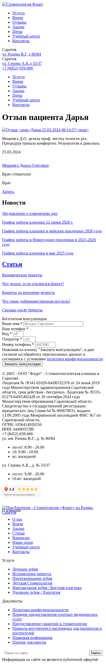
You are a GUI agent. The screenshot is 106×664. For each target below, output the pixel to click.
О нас (17, 519)
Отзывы (19, 22)
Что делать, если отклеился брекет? (33, 284)
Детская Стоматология (32, 583)
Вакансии (21, 538)
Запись (8, 191)
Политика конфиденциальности (40, 610)
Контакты (21, 41)
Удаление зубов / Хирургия (36, 592)
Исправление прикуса (31, 574)
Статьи (12, 264)
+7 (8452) (10, 68)
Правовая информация (32, 637)
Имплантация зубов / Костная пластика (47, 588)
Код (7, 333)
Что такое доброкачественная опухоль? (36, 301)
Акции (18, 27)
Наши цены (22, 542)
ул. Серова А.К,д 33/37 (22, 63)
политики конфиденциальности (75, 359)
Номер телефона (18, 344)
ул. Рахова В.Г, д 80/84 (21, 54)
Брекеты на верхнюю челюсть (28, 292)
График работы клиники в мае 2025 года (37, 253)
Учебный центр (26, 36)
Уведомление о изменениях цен (30, 213)
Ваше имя (12, 323)
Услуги (18, 13)
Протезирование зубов (32, 578)
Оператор (12, 339)
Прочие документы (29, 642)
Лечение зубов (25, 569)
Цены (17, 31)
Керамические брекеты (22, 275)
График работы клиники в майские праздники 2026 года (52, 231)
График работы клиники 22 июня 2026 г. (37, 222)
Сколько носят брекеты (22, 310)
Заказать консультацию (22, 364)
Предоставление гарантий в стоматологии (49, 624)
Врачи (17, 17)
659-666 (26, 68)
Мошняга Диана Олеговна (25, 165)
